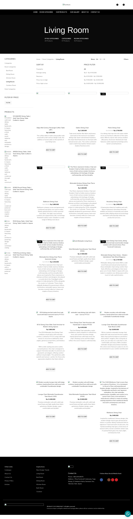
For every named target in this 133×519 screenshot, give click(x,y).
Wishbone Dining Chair (114, 412)
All (85, 69)
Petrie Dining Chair (114, 128)
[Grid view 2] (113, 59)
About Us (8, 473)
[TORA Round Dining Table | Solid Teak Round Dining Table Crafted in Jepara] (8, 263)
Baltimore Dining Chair (50, 201)
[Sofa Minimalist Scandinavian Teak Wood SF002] (82, 384)
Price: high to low (42, 83)
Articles (7, 484)
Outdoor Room (11, 85)
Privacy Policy (9, 481)
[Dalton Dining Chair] (82, 106)
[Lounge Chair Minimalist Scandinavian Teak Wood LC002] (114, 314)
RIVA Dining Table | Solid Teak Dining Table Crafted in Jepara (23, 222)
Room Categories (10, 67)
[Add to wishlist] (50, 145)
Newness (39, 76)
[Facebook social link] (101, 479)
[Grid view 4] (120, 59)
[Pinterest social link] (116, 479)
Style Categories (10, 89)
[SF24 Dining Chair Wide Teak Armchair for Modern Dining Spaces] (50, 314)
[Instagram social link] (108, 479)
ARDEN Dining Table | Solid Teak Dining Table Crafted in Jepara (22, 153)
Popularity (39, 69)
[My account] (127, 5)
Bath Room (40, 488)
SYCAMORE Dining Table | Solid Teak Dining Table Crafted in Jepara (21, 118)
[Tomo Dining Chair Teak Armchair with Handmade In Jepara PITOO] (82, 313)
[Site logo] (66, 4)
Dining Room (10, 74)
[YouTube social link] (112, 479)
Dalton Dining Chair (82, 128)
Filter (8, 102)
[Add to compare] (50, 123)
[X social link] (105, 479)
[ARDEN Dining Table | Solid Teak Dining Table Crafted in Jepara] (8, 167)
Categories (8, 63)
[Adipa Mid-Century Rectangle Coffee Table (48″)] (50, 106)
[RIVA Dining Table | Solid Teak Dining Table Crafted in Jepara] (8, 234)
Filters (126, 59)
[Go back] (41, 30)
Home (38, 59)
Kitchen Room (10, 78)
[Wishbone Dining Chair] (114, 393)
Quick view (50, 154)
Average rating (41, 72)
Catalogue (8, 470)
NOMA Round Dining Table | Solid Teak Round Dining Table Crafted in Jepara (23, 189)
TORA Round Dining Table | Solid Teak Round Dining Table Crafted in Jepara (23, 255)
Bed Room (9, 70)
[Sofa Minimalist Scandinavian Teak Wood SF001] (82, 241)
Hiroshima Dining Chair (114, 201)
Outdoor (39, 491)
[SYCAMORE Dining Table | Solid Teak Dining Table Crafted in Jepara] (8, 131)
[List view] (110, 59)
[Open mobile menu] (5, 5)
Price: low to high (42, 80)
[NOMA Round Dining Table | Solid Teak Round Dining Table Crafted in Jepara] (8, 202)
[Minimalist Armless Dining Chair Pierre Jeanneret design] (82, 171)
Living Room (10, 81)
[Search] (9, 5)
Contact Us (8, 477)
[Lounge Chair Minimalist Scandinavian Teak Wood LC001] (50, 384)
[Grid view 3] (116, 59)
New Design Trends (42, 470)
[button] (128, 514)
